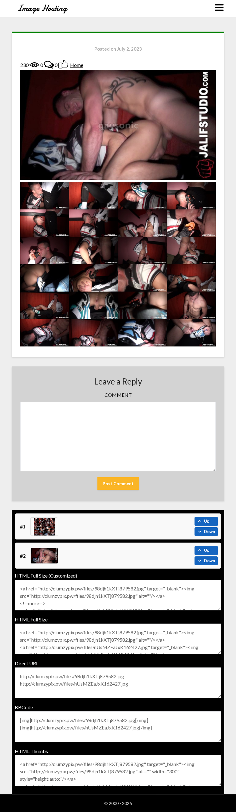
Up (207, 521)
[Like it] (63, 64)
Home (76, 65)
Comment (118, 395)
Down (209, 531)
